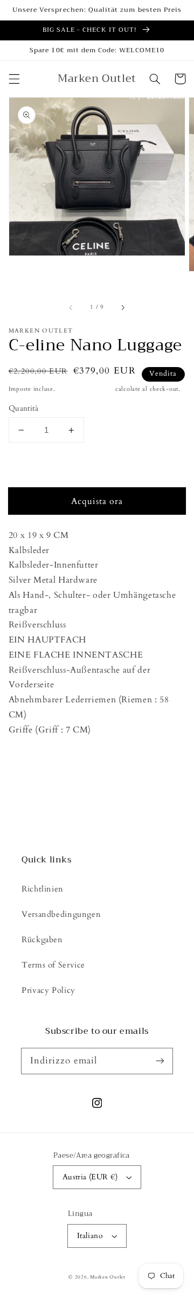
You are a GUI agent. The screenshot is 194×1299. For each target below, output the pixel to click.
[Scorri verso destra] (122, 308)
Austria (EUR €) (90, 1177)
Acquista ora (97, 501)
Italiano (90, 1236)
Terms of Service (53, 964)
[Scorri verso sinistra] (72, 308)
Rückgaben (42, 939)
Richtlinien (43, 888)
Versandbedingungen (61, 914)
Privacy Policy (48, 990)
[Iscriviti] (160, 1060)
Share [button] (31, 781)
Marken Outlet (108, 1277)
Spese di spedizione (85, 389)
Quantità (23, 408)
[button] (14, 78)
